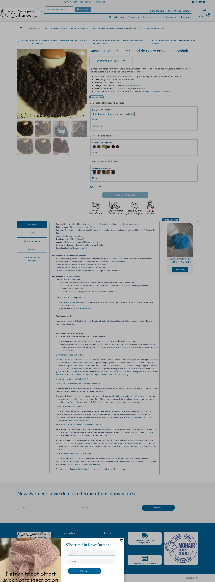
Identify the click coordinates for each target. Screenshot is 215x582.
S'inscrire (84, 571)
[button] (121, 541)
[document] (107, 291)
